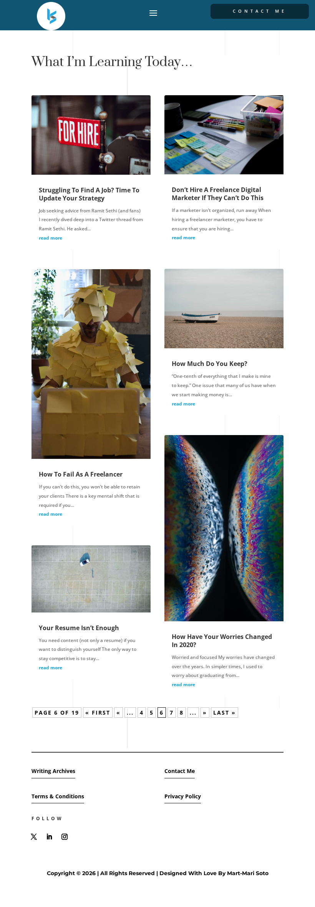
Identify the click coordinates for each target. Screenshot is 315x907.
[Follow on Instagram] (64, 837)
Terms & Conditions (58, 796)
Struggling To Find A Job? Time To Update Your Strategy (89, 194)
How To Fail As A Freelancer (81, 474)
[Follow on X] (34, 837)
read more (50, 238)
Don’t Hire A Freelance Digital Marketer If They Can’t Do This (218, 193)
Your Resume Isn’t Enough (79, 628)
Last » (224, 712)
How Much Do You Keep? (209, 363)
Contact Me (260, 11)
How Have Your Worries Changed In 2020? (222, 640)
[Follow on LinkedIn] (49, 837)
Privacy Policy (182, 796)
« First (97, 712)
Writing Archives (53, 771)
